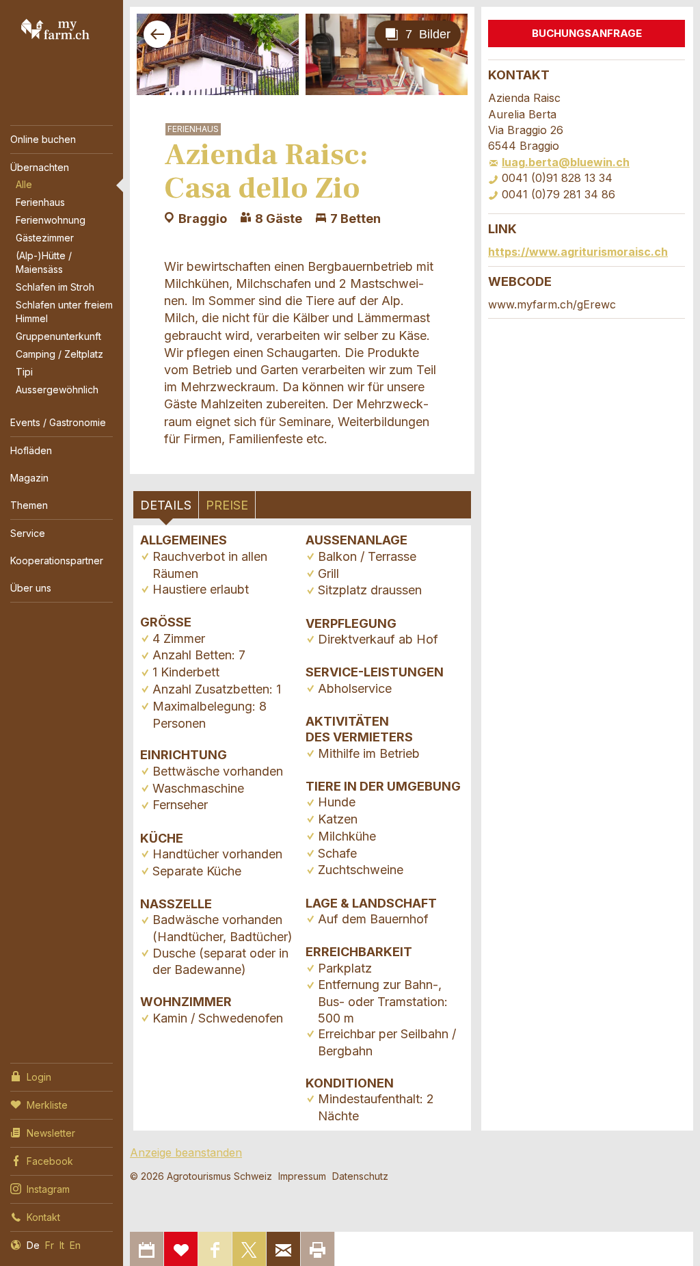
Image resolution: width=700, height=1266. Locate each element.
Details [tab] (165, 505)
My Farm (55, 28)
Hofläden (31, 450)
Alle (24, 184)
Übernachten (39, 167)
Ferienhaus (40, 202)
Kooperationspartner (56, 560)
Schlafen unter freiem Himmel (64, 311)
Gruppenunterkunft (58, 336)
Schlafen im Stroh (55, 287)
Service (27, 533)
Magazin (29, 478)
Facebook (50, 1161)
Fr (49, 1245)
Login (39, 1077)
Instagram (48, 1189)
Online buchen (43, 139)
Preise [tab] (227, 505)
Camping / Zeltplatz (59, 354)
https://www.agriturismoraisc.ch (578, 252)
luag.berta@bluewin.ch (566, 162)
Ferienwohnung (50, 220)
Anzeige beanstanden (186, 1152)
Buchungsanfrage (587, 33)
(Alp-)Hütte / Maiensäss (44, 262)
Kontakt (43, 1217)
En (75, 1245)
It (61, 1245)
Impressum (302, 1176)
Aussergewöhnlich (57, 389)
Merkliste (47, 1105)
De (33, 1245)
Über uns (30, 588)
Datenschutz (360, 1176)
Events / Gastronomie (58, 422)
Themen (29, 505)
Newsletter (51, 1133)
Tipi (24, 372)
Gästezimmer (45, 237)
